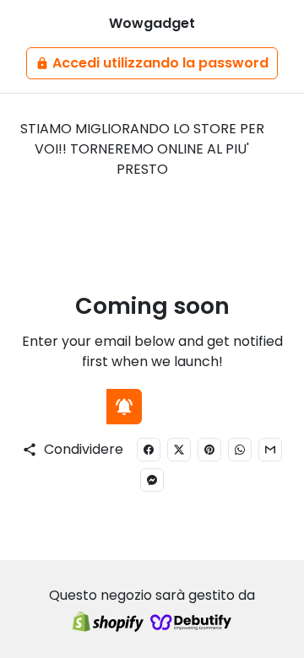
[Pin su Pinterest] (209, 449)
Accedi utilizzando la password (152, 63)
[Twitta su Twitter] (179, 449)
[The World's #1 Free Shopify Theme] (190, 622)
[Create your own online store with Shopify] (108, 622)
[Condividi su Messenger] (152, 480)
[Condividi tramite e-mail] (270, 449)
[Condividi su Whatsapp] (240, 449)
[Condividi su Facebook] (148, 449)
